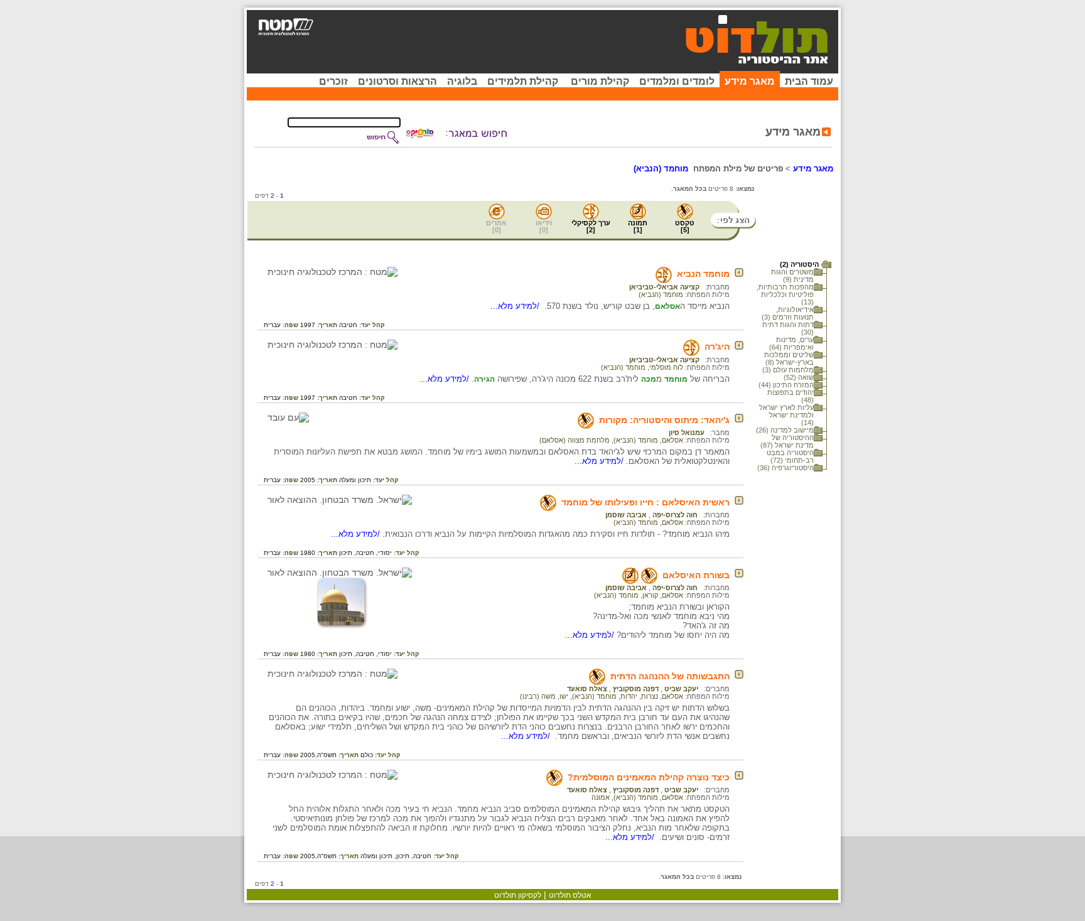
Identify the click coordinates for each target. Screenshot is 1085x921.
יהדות (628, 696)
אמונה (600, 797)
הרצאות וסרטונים (397, 81)
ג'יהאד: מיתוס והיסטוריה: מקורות (664, 420)
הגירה (484, 379)
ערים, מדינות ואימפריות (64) (791, 343)
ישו (563, 696)
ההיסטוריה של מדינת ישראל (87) (787, 441)
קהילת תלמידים (522, 81)
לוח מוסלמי (666, 367)
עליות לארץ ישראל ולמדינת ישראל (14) (786, 415)
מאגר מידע (750, 81)
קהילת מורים (600, 81)
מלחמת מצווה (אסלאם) (574, 440)
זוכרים (333, 81)
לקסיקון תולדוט (517, 895)
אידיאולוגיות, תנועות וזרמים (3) (788, 313)
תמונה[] (637, 226)
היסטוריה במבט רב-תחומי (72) (790, 456)
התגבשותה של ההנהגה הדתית (670, 676)
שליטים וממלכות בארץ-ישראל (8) (789, 358)
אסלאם (667, 306)
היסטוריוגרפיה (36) (785, 467)
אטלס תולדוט (570, 895)
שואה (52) (799, 377)
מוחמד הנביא (703, 274)
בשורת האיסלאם (696, 575)
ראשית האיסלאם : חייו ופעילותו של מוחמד (645, 502)
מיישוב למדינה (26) (785, 430)
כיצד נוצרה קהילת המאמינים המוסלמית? (649, 777)
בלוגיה (462, 81)
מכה (648, 379)
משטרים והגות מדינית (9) (792, 275)
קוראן (650, 595)
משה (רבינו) (538, 696)
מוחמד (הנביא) (661, 294)
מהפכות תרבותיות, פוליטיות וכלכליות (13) (785, 294)
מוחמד (676, 379)
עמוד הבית (809, 81)
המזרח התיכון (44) (786, 385)
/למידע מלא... (516, 306)
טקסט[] (684, 226)
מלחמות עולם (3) (788, 370)
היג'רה (717, 347)
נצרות (649, 696)
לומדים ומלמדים (677, 81)
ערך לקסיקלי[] (590, 226)
